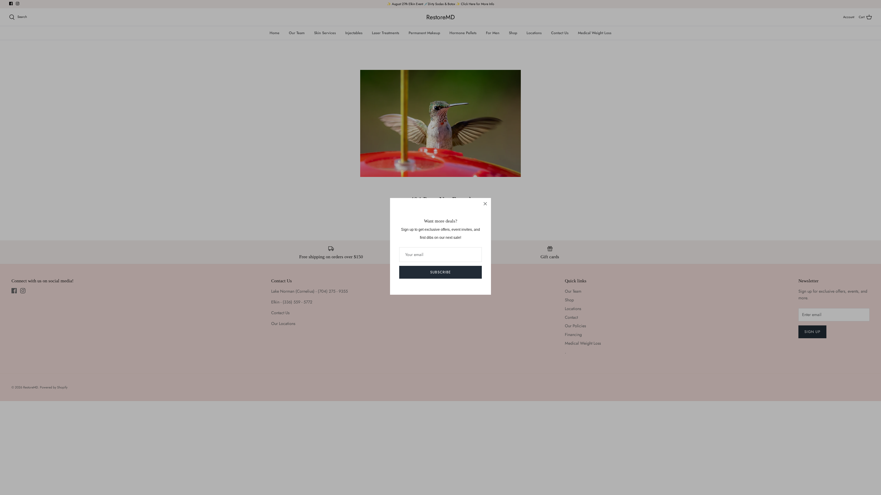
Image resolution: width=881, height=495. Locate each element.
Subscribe (440, 272)
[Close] (485, 204)
